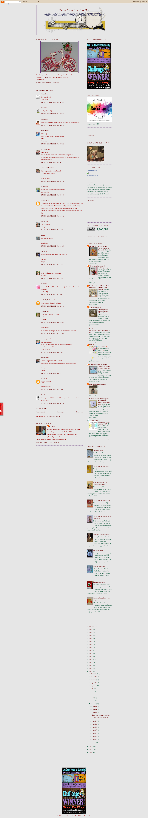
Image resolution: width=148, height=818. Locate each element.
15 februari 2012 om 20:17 (52, 295)
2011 (91, 746)
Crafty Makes (93, 329)
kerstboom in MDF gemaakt (101, 534)
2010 (91, 749)
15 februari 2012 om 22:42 (52, 322)
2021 (91, 644)
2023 (91, 638)
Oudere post (79, 412)
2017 (91, 656)
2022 (91, 641)
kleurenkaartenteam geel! (101, 466)
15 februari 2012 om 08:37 (52, 162)
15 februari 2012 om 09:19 (52, 195)
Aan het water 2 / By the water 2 (103, 249)
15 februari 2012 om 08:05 (52, 114)
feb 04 (95, 733)
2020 (91, 647)
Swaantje (44, 357)
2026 (91, 629)
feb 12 (95, 724)
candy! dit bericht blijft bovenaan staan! (100, 483)
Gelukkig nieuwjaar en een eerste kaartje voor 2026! (104, 368)
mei (92, 695)
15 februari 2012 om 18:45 (52, 278)
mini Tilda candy (98, 450)
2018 (91, 653)
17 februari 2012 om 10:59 (52, 352)
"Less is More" (94, 420)
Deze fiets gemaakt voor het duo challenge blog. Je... (100, 716)
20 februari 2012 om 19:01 (52, 389)
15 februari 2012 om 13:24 (52, 230)
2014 (91, 665)
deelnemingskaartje (99, 566)
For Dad (100, 289)
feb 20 (95, 709)
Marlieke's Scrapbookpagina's (99, 398)
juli (92, 689)
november (94, 677)
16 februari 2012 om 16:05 (52, 334)
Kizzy (43, 284)
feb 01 (95, 739)
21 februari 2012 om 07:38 (52, 403)
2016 (91, 659)
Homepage (60, 412)
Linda (43, 270)
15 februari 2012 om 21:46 (52, 306)
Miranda (43, 94)
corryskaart (44, 149)
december (94, 674)
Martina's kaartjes (95, 307)
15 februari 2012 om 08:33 (52, 144)
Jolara (43, 108)
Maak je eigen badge (92, 175)
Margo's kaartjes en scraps (98, 364)
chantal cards (74, 10)
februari (93, 704)
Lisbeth (91, 345)
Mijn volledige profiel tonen (47, 442)
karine (43, 378)
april (92, 698)
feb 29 (95, 706)
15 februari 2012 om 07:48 (52, 102)
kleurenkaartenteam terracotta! (102, 500)
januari (93, 743)
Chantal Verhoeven (92, 170)
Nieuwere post (40, 412)
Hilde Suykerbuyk (46, 300)
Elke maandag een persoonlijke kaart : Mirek (103, 311)
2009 (91, 752)
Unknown (44, 200)
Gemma (43, 119)
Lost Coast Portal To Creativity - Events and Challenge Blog (100, 287)
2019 (91, 650)
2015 (91, 662)
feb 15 (95, 712)
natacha (43, 186)
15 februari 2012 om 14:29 (52, 246)
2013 (91, 668)
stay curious (101, 347)
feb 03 (95, 736)
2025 (91, 632)
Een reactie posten (41, 408)
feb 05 (95, 730)
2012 (91, 671)
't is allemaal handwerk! (97, 266)
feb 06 (95, 727)
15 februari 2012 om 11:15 (52, 216)
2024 (91, 635)
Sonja (43, 251)
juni (92, 692)
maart (93, 701)
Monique (44, 130)
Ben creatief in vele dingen (97, 384)
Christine (44, 311)
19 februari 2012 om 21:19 (52, 373)
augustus (94, 686)
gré (42, 235)
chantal (52, 426)
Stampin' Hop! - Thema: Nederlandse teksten (103, 402)
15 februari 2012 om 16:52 (52, 265)
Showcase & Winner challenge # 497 (104, 423)
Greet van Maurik (46, 168)
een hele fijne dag (103, 268)
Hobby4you (44, 339)
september (94, 683)
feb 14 (95, 721)
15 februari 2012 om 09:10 (52, 181)
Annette (47, 77)
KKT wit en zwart (98, 550)
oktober (93, 680)
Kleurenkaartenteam (99, 582)
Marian (43, 221)
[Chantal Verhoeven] (88, 173)
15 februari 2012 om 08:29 (52, 125)
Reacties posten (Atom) (53, 416)
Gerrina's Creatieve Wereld (98, 246)
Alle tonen (109, 440)
